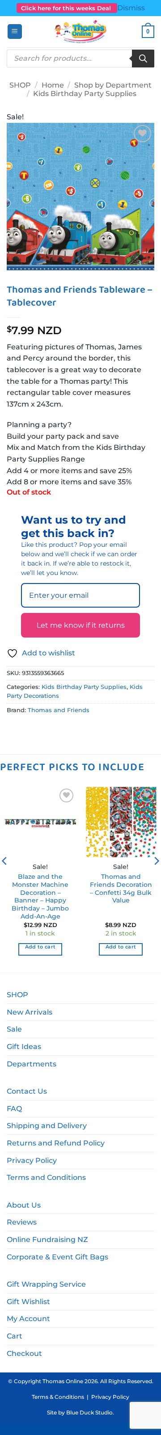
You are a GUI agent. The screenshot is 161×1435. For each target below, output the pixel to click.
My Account (28, 1318)
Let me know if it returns (81, 625)
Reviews (22, 1222)
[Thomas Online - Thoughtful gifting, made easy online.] (80, 31)
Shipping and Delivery (47, 1125)
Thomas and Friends (58, 710)
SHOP (20, 85)
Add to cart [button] (40, 947)
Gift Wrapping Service (46, 1284)
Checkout (24, 1353)
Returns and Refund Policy (56, 1143)
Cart (14, 1336)
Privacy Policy (32, 1160)
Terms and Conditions (46, 1177)
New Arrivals (29, 1012)
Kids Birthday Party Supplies (84, 93)
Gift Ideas (24, 1046)
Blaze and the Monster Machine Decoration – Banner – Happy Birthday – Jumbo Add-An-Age (40, 896)
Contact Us (27, 1091)
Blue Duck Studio (89, 1412)
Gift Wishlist (28, 1301)
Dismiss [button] (131, 8)
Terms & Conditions (58, 1396)
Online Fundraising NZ (47, 1239)
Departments (31, 1064)
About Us (24, 1205)
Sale (14, 1029)
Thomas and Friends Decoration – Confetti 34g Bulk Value (121, 888)
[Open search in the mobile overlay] (80, 58)
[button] (15, 31)
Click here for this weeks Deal (67, 8)
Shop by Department (113, 85)
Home (53, 85)
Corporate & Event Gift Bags (57, 1257)
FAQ (14, 1108)
